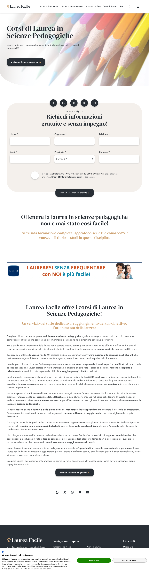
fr (95, 103)
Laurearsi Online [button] (93, 6)
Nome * (14, 134)
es (84, 103)
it (53, 103)
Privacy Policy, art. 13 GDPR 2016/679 (84, 173)
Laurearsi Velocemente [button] (72, 6)
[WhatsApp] (72, 492)
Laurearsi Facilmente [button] (48, 6)
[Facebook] (57, 492)
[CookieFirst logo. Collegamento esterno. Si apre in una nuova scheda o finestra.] (3, 552)
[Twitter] (64, 492)
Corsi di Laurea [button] (110, 6)
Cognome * (60, 134)
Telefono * (104, 134)
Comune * (104, 152)
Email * (13, 152)
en (63, 103)
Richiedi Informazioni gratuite (25, 62)
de (74, 103)
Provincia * (60, 152)
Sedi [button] (122, 6)
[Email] (87, 492)
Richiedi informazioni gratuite (74, 192)
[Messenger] (80, 492)
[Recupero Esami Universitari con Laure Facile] (18, 6)
